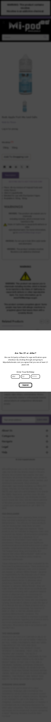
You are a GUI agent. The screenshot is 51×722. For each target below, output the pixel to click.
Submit (25, 385)
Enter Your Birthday (25, 372)
